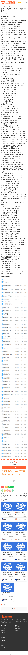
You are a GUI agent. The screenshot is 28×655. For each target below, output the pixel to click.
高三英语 (11, 486)
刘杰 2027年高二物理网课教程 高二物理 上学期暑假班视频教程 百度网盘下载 (20, 554)
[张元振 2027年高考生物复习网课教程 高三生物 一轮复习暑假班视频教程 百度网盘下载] (7, 526)
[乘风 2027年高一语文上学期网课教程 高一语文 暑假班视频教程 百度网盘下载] (7, 587)
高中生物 (4, 532)
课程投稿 (16, 630)
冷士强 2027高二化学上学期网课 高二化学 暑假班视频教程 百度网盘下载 (7, 575)
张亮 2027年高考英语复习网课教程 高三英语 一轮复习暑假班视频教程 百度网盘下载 (7, 514)
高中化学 (4, 572)
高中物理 (18, 532)
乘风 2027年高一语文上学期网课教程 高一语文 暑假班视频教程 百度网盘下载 (7, 595)
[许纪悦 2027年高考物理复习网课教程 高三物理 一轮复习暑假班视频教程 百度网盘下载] (20, 526)
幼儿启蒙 (3, 628)
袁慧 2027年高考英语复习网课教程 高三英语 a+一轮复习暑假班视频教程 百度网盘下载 (20, 514)
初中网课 (3, 632)
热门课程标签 (17, 628)
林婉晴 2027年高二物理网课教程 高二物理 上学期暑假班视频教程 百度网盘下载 (20, 575)
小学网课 (3, 630)
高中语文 (9, 592)
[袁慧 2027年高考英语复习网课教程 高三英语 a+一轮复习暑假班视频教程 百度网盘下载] (20, 506)
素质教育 (3, 637)
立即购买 (14, 467)
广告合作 (3, 647)
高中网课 (17, 14)
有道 (3, 486)
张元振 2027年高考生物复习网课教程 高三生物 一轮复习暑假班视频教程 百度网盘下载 (7, 534)
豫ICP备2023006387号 (6, 650)
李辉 (6, 486)
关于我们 (3, 643)
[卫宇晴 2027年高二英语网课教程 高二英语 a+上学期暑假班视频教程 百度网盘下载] (7, 546)
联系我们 (3, 645)
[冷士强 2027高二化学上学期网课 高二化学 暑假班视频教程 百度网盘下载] (7, 566)
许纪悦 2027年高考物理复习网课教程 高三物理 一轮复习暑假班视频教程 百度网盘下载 (20, 534)
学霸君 (4, 14)
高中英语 (22, 14)
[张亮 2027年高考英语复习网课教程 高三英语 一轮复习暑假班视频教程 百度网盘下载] (7, 506)
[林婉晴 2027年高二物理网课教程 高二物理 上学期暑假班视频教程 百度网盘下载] (20, 566)
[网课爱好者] (8, 2)
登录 (15, 608)
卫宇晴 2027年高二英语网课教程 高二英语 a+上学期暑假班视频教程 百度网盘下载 (7, 554)
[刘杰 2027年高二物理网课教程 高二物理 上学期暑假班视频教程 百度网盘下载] (20, 546)
